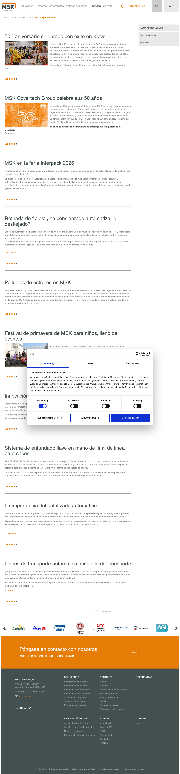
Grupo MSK (106, 727)
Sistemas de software (75, 701)
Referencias (56, 6)
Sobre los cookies (134, 769)
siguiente (106, 611)
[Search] (157, 6)
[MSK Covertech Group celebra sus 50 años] (26, 114)
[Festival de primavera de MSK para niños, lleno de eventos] (26, 355)
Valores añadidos (76, 6)
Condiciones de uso (109, 769)
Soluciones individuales (112, 709)
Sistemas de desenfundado (77, 693)
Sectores (41, 6)
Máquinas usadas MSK (75, 705)
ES (170, 6)
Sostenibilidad (107, 735)
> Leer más (10, 533)
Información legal (58, 769)
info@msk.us (25, 696)
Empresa (95, 6)
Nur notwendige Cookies (49, 418)
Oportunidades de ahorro (76, 723)
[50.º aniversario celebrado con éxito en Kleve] (26, 53)
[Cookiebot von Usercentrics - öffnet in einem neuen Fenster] (138, 354)
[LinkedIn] (17, 708)
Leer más (140, 723)
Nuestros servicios (73, 731)
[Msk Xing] (25, 708)
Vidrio (103, 681)
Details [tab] (90, 363)
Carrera (108, 6)
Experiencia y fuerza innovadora (80, 735)
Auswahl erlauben (90, 418)
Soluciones (26, 6)
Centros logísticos (109, 705)
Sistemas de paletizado (75, 685)
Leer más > (10, 252)
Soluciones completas (75, 697)
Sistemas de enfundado (76, 681)
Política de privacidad (83, 769)
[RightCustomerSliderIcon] (176, 628)
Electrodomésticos (109, 697)
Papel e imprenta (108, 693)
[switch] (74, 406)
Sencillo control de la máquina (79, 727)
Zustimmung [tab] (48, 363)
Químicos (104, 701)
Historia (104, 742)
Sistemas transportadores (77, 689)
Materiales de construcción (113, 689)
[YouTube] (21, 708)
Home (6, 17)
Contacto (133, 652)
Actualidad (26, 17)
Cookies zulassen (130, 418)
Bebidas (104, 685)
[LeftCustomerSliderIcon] (4, 628)
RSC (102, 731)
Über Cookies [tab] (132, 363)
